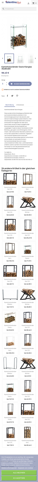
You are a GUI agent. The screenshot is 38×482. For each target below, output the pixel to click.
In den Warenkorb (20, 84)
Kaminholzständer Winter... (28, 211)
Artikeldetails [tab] (20, 105)
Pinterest (17, 96)
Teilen (7, 96)
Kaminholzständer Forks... (10, 418)
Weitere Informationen (9, 468)
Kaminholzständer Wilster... (10, 303)
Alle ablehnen (19, 473)
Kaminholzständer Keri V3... (28, 234)
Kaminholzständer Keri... (28, 188)
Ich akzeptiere (19, 478)
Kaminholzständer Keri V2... (10, 188)
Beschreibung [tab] (10, 105)
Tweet (12, 96)
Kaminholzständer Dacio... (28, 257)
